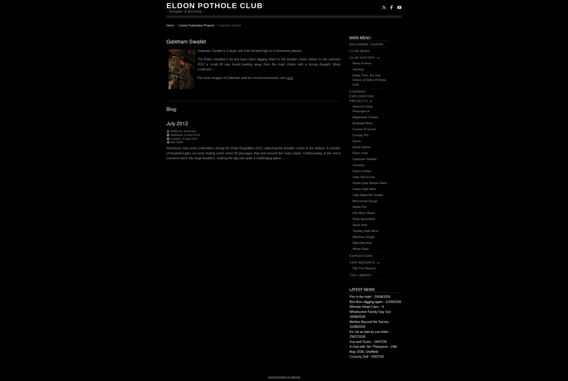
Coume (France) (364, 129)
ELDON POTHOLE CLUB (214, 5)
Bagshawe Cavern (366, 44)
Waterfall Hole (362, 243)
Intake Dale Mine (364, 189)
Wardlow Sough (364, 237)
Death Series (362, 147)
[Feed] (384, 7)
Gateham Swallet (365, 159)
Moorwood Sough (365, 201)
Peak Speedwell (364, 219)
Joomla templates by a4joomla (284, 377)
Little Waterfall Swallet (368, 195)
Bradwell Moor (363, 123)
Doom (357, 141)
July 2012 (177, 123)
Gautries (359, 165)
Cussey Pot (361, 135)
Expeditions (361, 256)
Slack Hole (360, 225)
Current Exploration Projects (361, 96)
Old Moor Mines (364, 213)
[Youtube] (399, 7)
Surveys (358, 69)
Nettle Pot (359, 207)
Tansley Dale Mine (365, 231)
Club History (362, 57)
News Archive (362, 63)
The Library (360, 275)
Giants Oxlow (362, 171)
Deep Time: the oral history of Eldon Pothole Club (369, 79)
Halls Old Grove (364, 177)
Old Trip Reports (364, 268)
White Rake (361, 249)
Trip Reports (362, 262)
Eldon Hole (360, 153)
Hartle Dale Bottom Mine (370, 183)
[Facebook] (391, 7)
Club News (359, 51)
